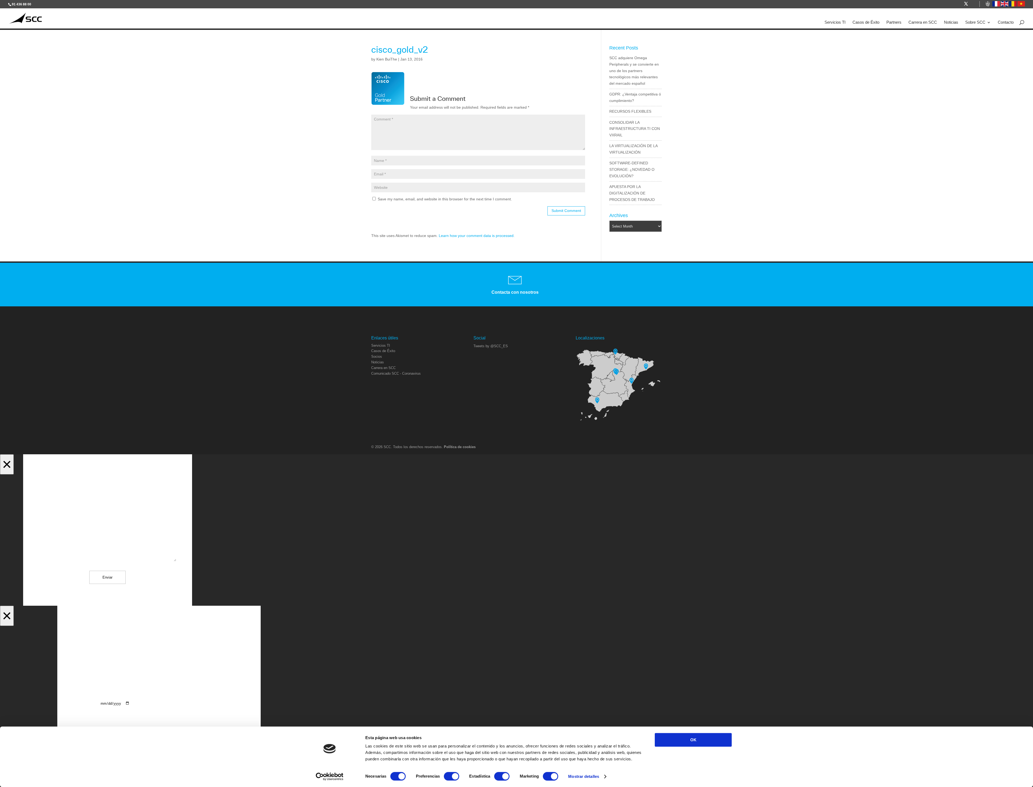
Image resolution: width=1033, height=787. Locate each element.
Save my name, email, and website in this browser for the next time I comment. (445, 199)
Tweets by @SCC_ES (490, 346)
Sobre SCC (975, 22)
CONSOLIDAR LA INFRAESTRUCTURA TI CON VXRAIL (634, 128)
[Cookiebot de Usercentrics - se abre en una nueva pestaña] (329, 776)
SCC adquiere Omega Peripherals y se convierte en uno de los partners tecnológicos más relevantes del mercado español (634, 71)
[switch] (451, 776)
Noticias (951, 22)
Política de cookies (460, 447)
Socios (376, 356)
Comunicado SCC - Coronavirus (396, 373)
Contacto (1006, 22)
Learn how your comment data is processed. (477, 235)
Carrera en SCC (922, 22)
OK (693, 740)
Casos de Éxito (865, 22)
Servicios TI (835, 22)
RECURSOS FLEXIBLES (630, 111)
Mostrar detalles (583, 776)
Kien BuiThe (386, 59)
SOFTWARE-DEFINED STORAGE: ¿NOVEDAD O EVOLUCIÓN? (632, 169)
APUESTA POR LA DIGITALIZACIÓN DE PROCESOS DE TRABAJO (632, 193)
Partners (893, 22)
